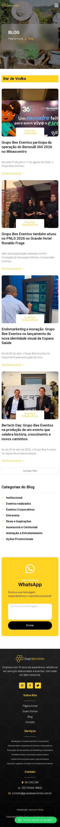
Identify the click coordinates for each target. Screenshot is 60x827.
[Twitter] (38, 685)
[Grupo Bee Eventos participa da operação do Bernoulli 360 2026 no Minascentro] (30, 112)
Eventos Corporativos (30, 223)
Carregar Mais (30, 471)
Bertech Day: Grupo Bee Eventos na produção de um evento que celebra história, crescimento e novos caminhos (27, 432)
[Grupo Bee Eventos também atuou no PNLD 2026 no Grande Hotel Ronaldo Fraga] (30, 204)
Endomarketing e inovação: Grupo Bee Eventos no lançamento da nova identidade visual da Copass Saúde (28, 336)
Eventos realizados (30, 132)
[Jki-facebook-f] (30, 685)
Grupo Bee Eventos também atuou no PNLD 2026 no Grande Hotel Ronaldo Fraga (29, 239)
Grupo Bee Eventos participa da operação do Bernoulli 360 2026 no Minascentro (27, 147)
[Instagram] (22, 685)
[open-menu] (56, 5)
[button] (36, 820)
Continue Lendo (11, 173)
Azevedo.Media (36, 810)
